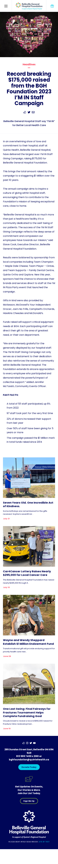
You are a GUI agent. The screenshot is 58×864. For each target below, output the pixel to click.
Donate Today (29, 767)
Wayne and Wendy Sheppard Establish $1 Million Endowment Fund (28, 641)
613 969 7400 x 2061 (27, 756)
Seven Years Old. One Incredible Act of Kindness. (28, 504)
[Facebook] (24, 112)
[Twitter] (29, 112)
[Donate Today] (52, 6)
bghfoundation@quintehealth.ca (29, 759)
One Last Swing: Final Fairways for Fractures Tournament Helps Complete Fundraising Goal (27, 712)
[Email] (33, 112)
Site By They (44, 842)
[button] (6, 6)
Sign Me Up (29, 801)
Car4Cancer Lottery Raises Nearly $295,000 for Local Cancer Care (27, 573)
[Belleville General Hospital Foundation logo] (29, 838)
